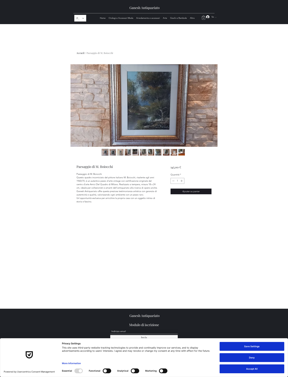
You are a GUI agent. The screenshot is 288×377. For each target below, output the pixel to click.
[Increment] (182, 181)
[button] (203, 17)
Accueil (80, 53)
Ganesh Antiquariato (144, 7)
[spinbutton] (177, 181)
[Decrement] (173, 181)
